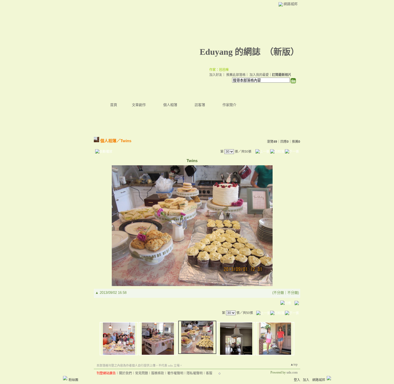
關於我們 (125, 373)
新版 (282, 52)
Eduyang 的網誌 (230, 52)
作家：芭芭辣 (219, 70)
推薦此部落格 (236, 75)
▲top (294, 364)
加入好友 (215, 75)
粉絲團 (73, 380)
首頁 (113, 105)
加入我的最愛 (259, 75)
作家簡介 (229, 105)
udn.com (292, 372)
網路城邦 (291, 4)
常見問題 (141, 373)
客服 (209, 373)
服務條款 (157, 373)
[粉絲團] (65, 378)
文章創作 (139, 105)
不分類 (278, 293)
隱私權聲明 (195, 373)
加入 (306, 380)
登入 (297, 380)
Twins (125, 140)
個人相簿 (170, 105)
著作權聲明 (175, 373)
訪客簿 (200, 105)
